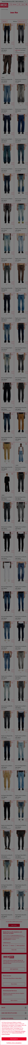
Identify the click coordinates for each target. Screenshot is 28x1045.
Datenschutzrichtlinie (17, 1032)
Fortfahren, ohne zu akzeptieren (14, 1042)
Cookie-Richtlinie (6, 1034)
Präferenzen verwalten (20, 1031)
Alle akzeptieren (14, 1038)
